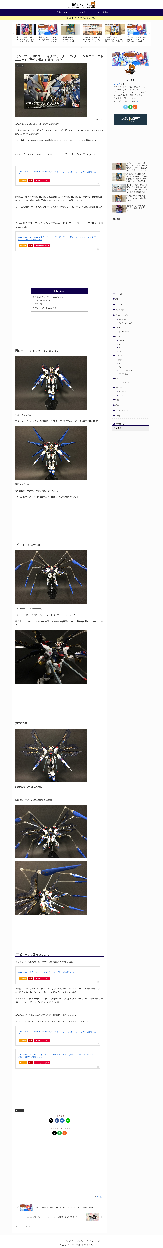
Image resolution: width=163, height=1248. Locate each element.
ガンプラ (20, 1110)
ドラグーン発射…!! (42, 301)
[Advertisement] (59, 269)
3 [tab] (85, 47)
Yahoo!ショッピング (42, 180)
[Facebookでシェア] (57, 1120)
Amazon (23, 180)
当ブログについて (81, 1241)
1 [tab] (78, 47)
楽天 (30, 180)
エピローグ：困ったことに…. (47, 308)
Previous (13, 34)
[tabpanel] (26, 33)
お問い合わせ (68, 1241)
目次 (56, 291)
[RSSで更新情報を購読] (64, 1133)
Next (149, 34)
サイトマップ (94, 1241)
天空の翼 (38, 304)
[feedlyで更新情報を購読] (59, 1133)
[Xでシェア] (51, 1120)
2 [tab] (81, 47)
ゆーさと (130, 80)
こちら (137, 101)
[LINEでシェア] (68, 1120)
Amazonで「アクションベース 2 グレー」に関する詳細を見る (46, 972)
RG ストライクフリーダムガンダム (49, 297)
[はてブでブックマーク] (62, 1120)
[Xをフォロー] (54, 1133)
